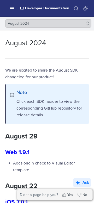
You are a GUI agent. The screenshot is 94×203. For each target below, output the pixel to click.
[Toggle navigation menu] (12, 8)
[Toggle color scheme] (85, 8)
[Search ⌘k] (76, 8)
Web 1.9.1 (17, 152)
